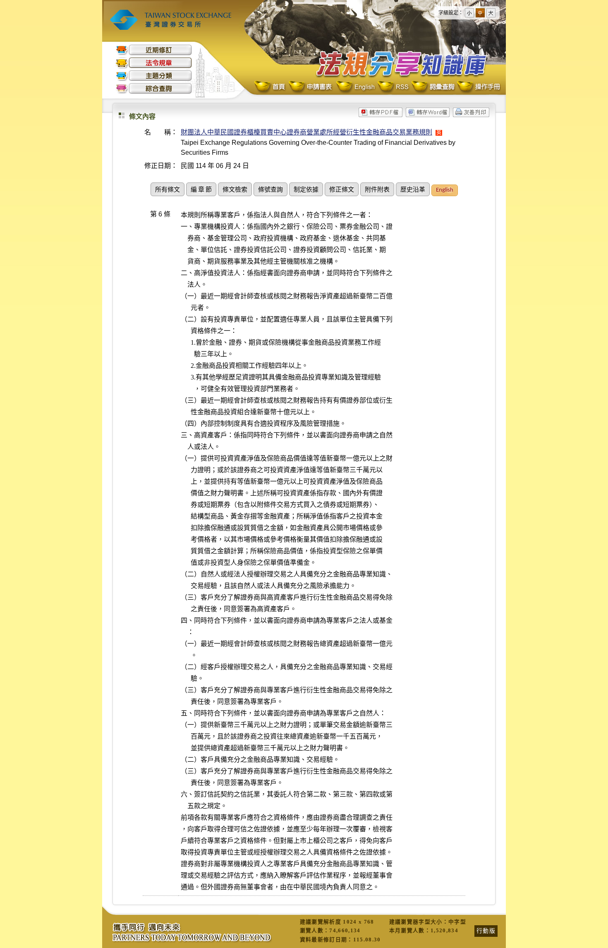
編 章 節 (201, 190)
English (355, 87)
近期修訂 (154, 49)
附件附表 (377, 190)
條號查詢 (270, 190)
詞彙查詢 (432, 87)
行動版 (485, 930)
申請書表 (311, 87)
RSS (393, 87)
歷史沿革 (412, 190)
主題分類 (154, 75)
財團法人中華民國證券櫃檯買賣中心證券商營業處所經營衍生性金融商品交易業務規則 (306, 132)
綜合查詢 (154, 88)
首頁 (270, 87)
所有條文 (167, 190)
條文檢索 (235, 190)
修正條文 (341, 190)
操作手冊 (478, 87)
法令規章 (154, 62)
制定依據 (306, 190)
